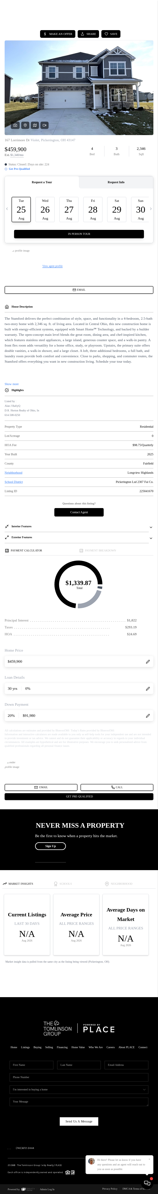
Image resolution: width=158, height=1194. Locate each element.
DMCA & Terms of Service (136, 1188)
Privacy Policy (110, 1188)
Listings (25, 1047)
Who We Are (96, 1047)
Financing (62, 1047)
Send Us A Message (79, 1121)
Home (14, 1047)
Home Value (78, 1047)
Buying (37, 1047)
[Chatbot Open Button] (147, 1183)
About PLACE (126, 1047)
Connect (143, 1047)
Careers (111, 1047)
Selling (49, 1047)
